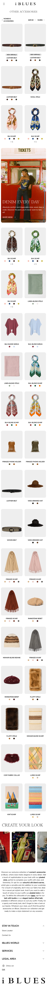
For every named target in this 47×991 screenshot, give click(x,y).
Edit (3, 969)
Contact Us (6, 935)
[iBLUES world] (43, 942)
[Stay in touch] (43, 925)
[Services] (43, 950)
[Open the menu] (4, 4)
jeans (33, 895)
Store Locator (7, 930)
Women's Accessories (9, 20)
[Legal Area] (43, 958)
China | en (10, 966)
